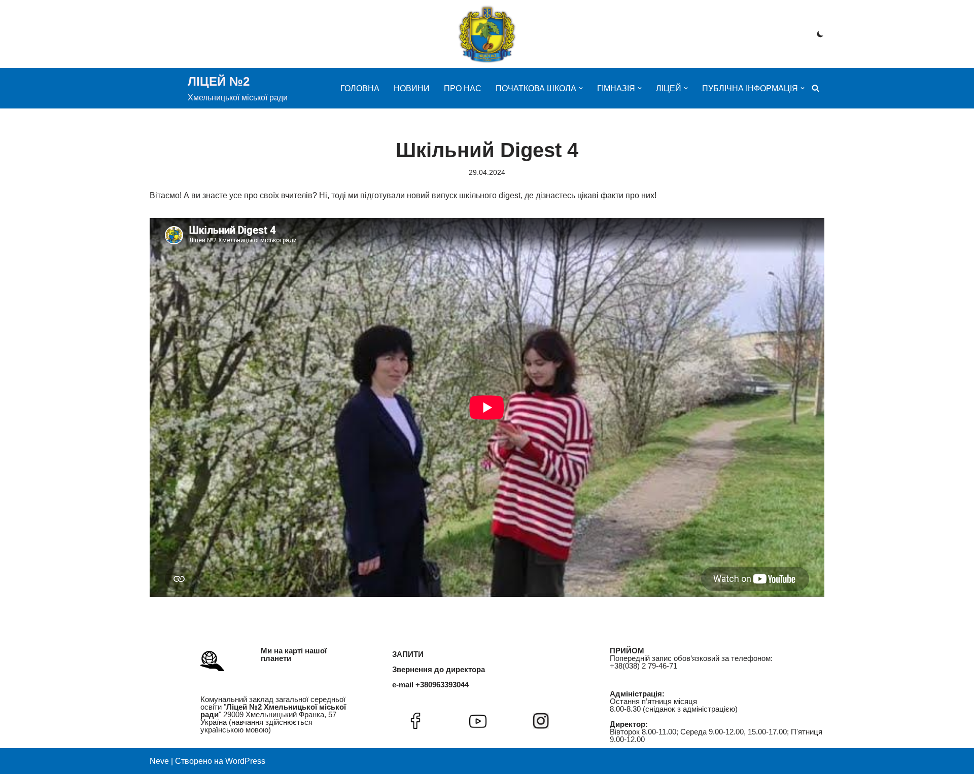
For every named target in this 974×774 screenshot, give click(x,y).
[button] (581, 88)
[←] (487, 34)
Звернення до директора (438, 669)
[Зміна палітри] (820, 34)
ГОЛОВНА (359, 88)
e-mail (402, 684)
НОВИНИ (412, 88)
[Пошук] (815, 88)
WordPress (245, 761)
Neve (159, 761)
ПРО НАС (462, 88)
